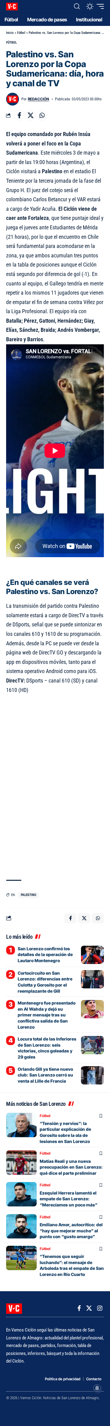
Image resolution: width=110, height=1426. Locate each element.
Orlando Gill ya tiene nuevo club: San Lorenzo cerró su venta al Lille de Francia (45, 1075)
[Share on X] (30, 115)
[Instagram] (100, 1308)
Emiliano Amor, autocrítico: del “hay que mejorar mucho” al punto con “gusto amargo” (71, 1230)
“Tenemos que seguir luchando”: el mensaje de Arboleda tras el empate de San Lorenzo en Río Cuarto (72, 1265)
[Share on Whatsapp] (42, 115)
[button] (76, 6)
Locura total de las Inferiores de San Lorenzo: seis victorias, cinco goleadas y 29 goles (47, 1047)
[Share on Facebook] (19, 115)
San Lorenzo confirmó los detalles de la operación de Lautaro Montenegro (45, 954)
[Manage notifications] (97, 1388)
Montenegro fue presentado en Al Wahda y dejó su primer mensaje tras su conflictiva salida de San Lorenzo (46, 1014)
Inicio (10, 33)
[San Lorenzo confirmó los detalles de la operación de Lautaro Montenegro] (92, 955)
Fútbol (21, 33)
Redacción (38, 99)
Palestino (28, 895)
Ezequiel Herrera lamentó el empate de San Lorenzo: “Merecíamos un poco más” (68, 1198)
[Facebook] (79, 1308)
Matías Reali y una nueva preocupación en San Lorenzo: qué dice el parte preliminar (71, 1167)
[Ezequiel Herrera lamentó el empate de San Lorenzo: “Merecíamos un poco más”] (21, 1194)
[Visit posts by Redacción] (12, 99)
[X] (89, 1308)
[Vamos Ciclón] (12, 6)
